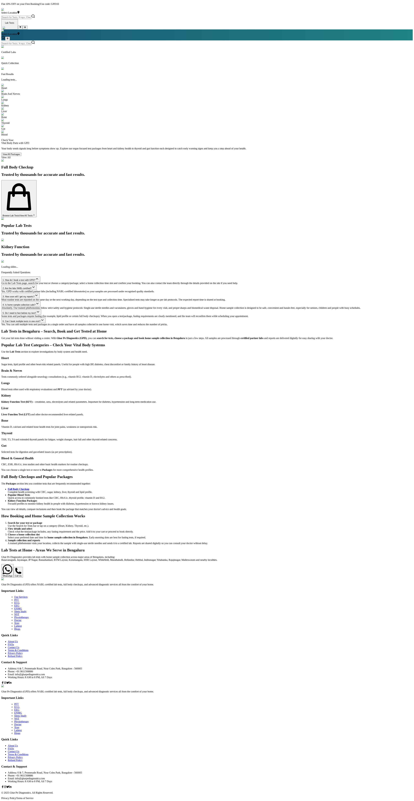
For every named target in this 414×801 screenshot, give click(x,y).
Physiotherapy (21, 617)
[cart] (20, 27)
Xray (16, 623)
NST (16, 614)
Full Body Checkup (18, 489)
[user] (25, 27)
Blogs (17, 629)
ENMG (18, 608)
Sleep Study (20, 611)
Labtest (18, 626)
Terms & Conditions (18, 650)
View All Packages (11, 154)
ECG (17, 602)
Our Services (20, 597)
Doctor (17, 620)
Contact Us (13, 647)
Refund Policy (15, 656)
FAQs (11, 644)
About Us (13, 641)
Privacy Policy (15, 653)
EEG (16, 605)
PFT (16, 599)
